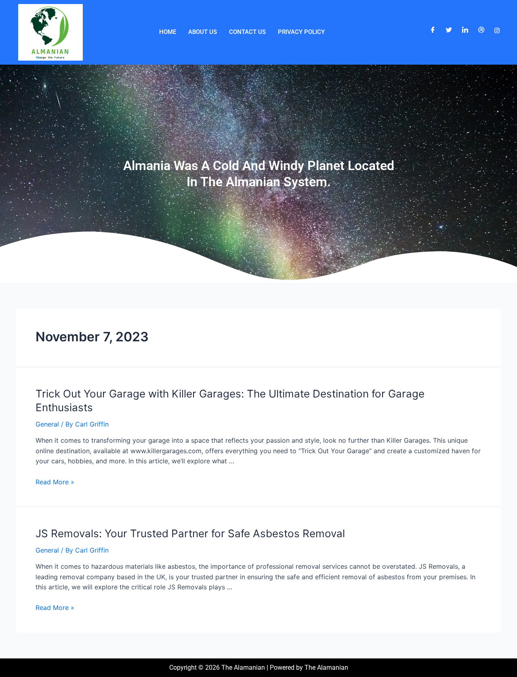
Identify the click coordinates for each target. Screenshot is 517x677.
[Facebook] (433, 30)
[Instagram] (497, 30)
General (47, 424)
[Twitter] (449, 30)
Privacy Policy (301, 32)
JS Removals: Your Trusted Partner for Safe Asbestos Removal (190, 533)
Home (167, 32)
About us (202, 32)
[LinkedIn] (465, 30)
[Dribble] (481, 30)
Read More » (55, 482)
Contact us (247, 32)
